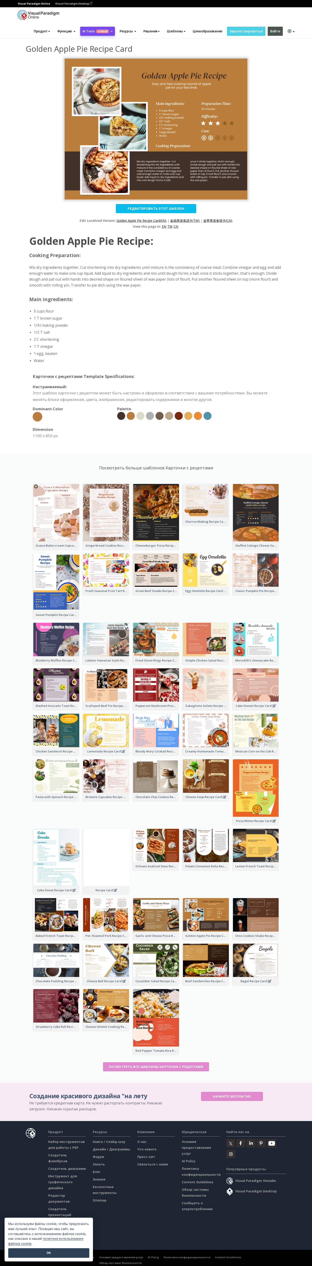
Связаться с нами (152, 1164)
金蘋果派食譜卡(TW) (185, 220)
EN (164, 226)
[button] (66, 31)
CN (176, 226)
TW (169, 226)
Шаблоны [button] (175, 31)
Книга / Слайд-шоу (109, 1141)
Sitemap (99, 1200)
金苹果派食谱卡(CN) (217, 220)
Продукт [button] (41, 31)
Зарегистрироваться (246, 31)
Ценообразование (207, 31)
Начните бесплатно (232, 1096)
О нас (142, 1141)
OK (49, 1253)
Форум (98, 1157)
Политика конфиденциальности (187, 1257)
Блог (96, 1172)
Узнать (99, 1164)
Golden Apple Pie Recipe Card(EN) (141, 220)
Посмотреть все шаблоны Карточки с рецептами (156, 1066)
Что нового (146, 1149)
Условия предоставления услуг (196, 1147)
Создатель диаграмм (67, 1168)
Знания (99, 1179)
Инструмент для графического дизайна (62, 1182)
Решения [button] (150, 31)
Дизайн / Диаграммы (111, 1149)
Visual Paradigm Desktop (72, 3)
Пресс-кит (146, 1157)
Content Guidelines (197, 1182)
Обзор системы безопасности (120, 1263)
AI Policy (189, 1161)
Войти (275, 31)
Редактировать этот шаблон (156, 208)
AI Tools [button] (95, 31)
